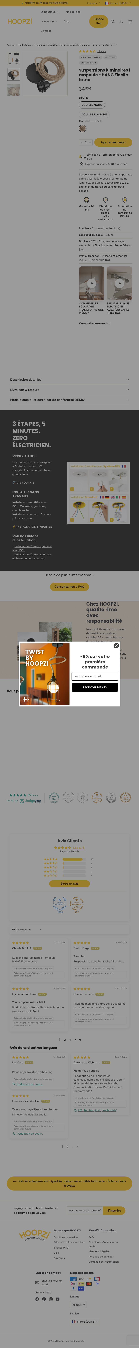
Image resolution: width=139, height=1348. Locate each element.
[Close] (116, 646)
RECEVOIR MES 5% (95, 687)
